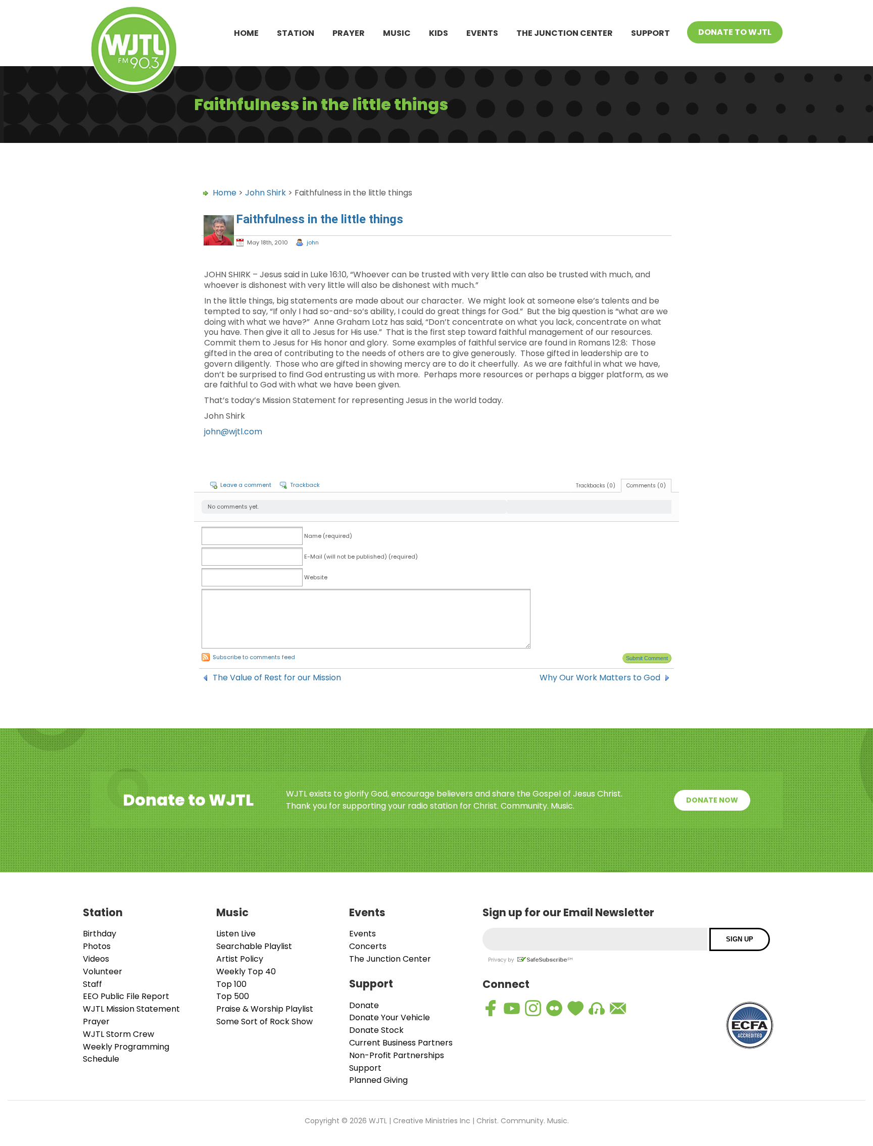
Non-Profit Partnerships (396, 1055)
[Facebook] (490, 1008)
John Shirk (265, 192)
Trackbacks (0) (595, 485)
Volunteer (102, 971)
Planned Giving (378, 1080)
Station (295, 33)
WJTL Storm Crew (118, 1034)
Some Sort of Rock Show (264, 1021)
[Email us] (618, 1008)
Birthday (99, 933)
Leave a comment (245, 485)
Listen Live (236, 933)
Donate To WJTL (734, 32)
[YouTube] (512, 1008)
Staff (92, 984)
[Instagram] (533, 1008)
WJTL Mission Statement (131, 1009)
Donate (364, 1005)
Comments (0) (646, 485)
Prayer (348, 33)
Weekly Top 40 (246, 971)
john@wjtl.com (233, 431)
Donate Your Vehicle (389, 1017)
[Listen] (597, 1008)
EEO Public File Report (126, 996)
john (313, 242)
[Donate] (575, 1008)
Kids (438, 33)
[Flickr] (554, 1008)
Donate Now (712, 800)
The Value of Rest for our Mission (277, 678)
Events (482, 33)
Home (246, 33)
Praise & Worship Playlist (264, 1009)
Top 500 (232, 996)
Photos (97, 946)
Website (315, 577)
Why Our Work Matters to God (600, 678)
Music (397, 33)
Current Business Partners (401, 1043)
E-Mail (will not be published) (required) (361, 557)
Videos (96, 959)
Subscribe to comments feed (254, 657)
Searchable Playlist (254, 946)
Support (650, 33)
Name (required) (328, 536)
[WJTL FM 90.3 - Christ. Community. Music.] (133, 51)
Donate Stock (376, 1030)
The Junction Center (564, 33)
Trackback (305, 485)
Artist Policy (239, 959)
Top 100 (231, 984)
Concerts (367, 946)
